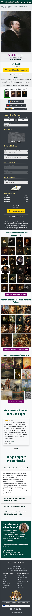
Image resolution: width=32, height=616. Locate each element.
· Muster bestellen (21, 587)
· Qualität (19, 579)
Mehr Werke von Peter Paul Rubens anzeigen (16, 349)
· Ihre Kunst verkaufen (22, 577)
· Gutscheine (20, 585)
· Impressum (5, 577)
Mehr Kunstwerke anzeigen (16, 402)
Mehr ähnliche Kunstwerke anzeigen (16, 294)
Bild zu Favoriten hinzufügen (17, 105)
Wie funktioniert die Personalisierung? (16, 468)
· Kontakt (4, 575)
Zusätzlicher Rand (7, 123)
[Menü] (2, 2)
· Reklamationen (6, 585)
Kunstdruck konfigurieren (17, 70)
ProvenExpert (11, 441)
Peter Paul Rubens (23, 6)
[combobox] (16, 125)
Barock (15, 6)
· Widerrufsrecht (6, 583)
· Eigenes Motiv (20, 575)
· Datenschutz (5, 581)
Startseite (3, 6)
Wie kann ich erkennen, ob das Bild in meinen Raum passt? (15, 499)
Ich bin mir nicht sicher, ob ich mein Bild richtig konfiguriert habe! (15, 513)
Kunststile (9, 6)
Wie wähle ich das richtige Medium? (15, 506)
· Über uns (4, 587)
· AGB (3, 579)
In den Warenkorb (17, 211)
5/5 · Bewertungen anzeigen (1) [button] (19, 108)
